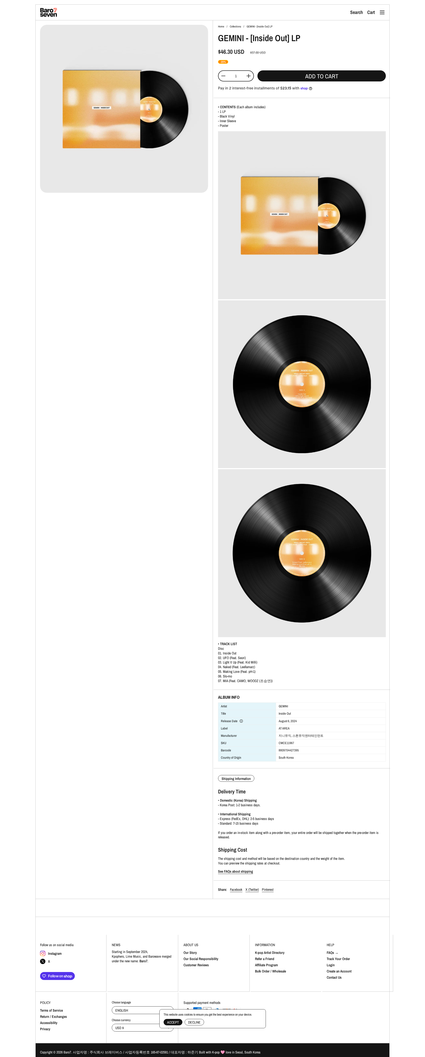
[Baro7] (48, 12)
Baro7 (67, 1052)
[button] (356, 12)
